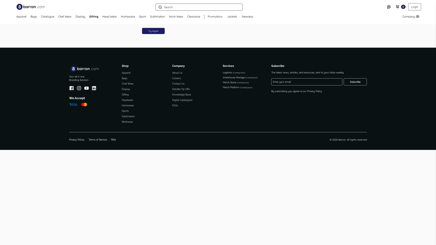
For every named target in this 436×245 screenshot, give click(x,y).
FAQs (175, 105)
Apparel (126, 72)
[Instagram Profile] (79, 89)
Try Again (153, 30)
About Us (177, 72)
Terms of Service (98, 139)
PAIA (113, 139)
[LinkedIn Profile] (94, 89)
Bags (124, 78)
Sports (125, 111)
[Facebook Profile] (71, 89)
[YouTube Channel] (86, 89)
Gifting (125, 94)
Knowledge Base (181, 94)
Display (126, 89)
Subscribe (355, 81)
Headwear (127, 100)
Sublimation (128, 116)
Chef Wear (128, 83)
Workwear (127, 121)
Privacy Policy (314, 91)
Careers (176, 78)
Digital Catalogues (182, 100)
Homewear (128, 105)
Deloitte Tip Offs (181, 89)
